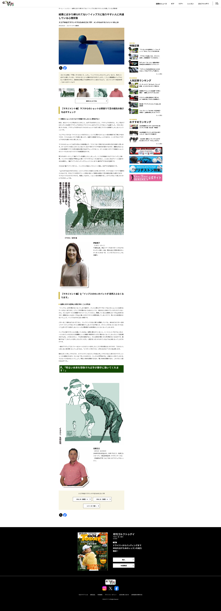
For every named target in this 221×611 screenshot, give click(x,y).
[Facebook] (65, 68)
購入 (123, 560)
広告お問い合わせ (124, 594)
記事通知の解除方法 (136, 594)
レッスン (190, 3)
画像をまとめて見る (91, 101)
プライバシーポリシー (111, 594)
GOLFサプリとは (83, 594)
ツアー (181, 3)
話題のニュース (161, 3)
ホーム (61, 8)
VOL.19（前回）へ (82, 499)
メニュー (216, 3)
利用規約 (100, 594)
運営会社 (92, 594)
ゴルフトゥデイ (203, 3)
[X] (61, 68)
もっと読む (159, 74)
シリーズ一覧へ (91, 506)
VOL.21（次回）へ (102, 499)
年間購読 (124, 565)
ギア (172, 3)
